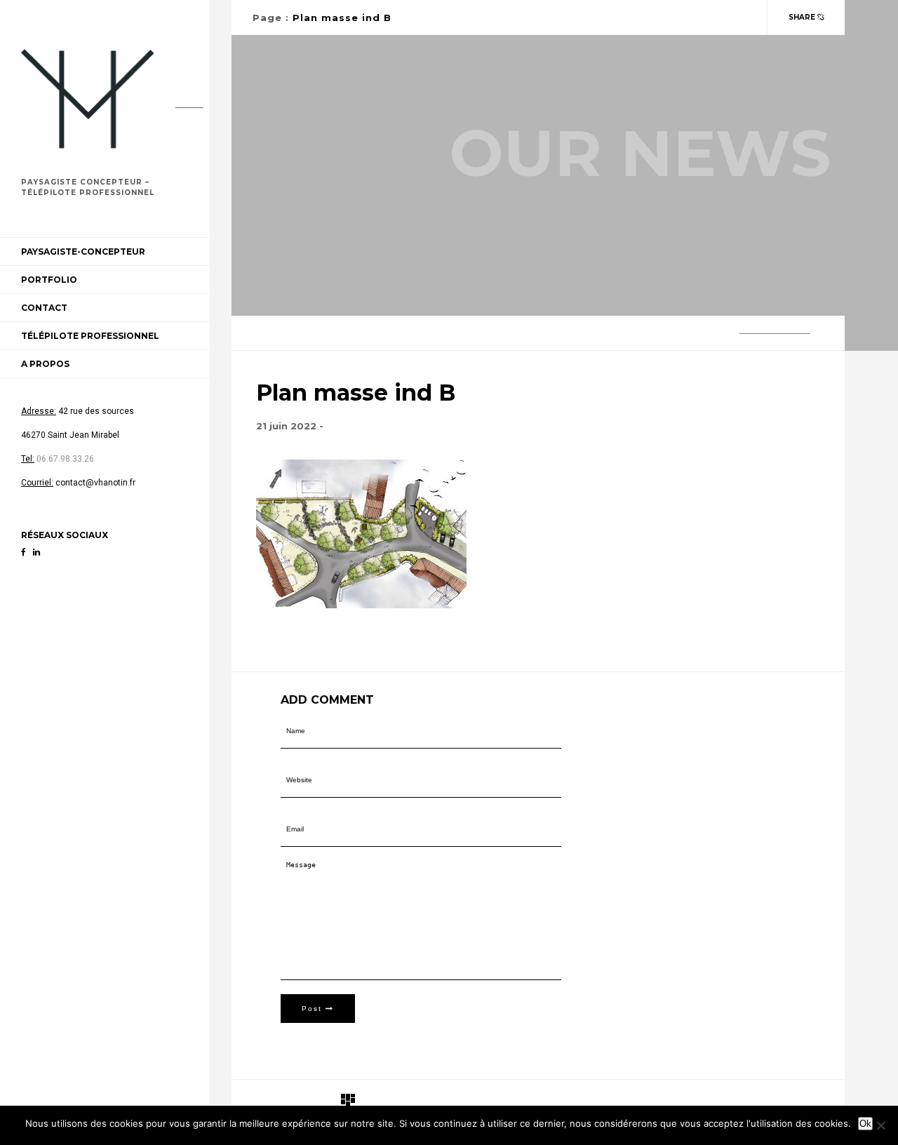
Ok (865, 1123)
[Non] (880, 1125)
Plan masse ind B (342, 17)
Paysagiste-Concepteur (83, 251)
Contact (44, 307)
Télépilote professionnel (90, 335)
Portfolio (49, 279)
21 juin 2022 (286, 425)
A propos (45, 364)
